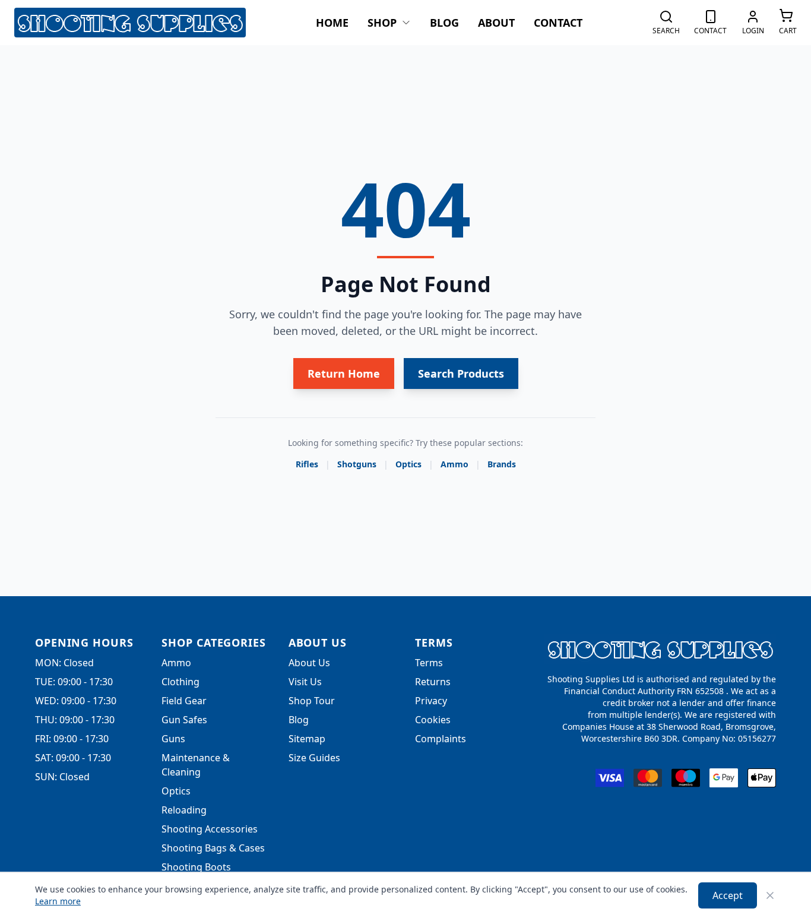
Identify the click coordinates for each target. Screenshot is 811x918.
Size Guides (314, 757)
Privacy (431, 700)
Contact (558, 22)
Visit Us (305, 681)
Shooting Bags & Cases (213, 847)
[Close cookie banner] (770, 895)
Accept (727, 895)
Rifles (307, 464)
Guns (173, 738)
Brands (501, 464)
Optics (408, 464)
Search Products (461, 373)
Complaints (440, 738)
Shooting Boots (196, 866)
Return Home (344, 373)
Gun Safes (184, 719)
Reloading (184, 809)
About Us (309, 662)
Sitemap (307, 738)
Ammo (454, 464)
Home (332, 22)
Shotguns (356, 464)
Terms (429, 662)
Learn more (58, 901)
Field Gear (184, 700)
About (496, 22)
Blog (444, 22)
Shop (382, 22)
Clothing (180, 681)
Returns (433, 681)
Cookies (433, 719)
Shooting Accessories (209, 828)
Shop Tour (312, 700)
